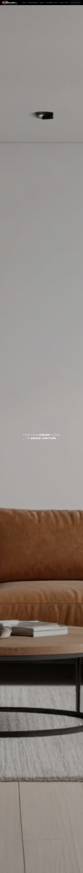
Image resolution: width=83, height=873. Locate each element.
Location (62, 2)
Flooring (24, 2)
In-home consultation (75, 2)
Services (41, 2)
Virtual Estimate (49, 2)
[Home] (9, 2)
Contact (66, 2)
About (55, 2)
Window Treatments (32, 2)
